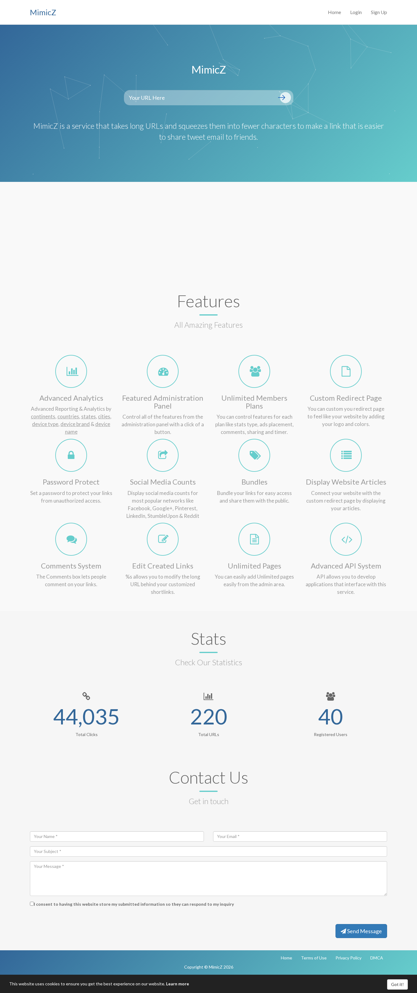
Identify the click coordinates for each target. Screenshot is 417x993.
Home (334, 12)
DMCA (376, 957)
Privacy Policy (348, 957)
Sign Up (379, 12)
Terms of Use (314, 957)
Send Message (364, 931)
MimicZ (43, 12)
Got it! (397, 984)
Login (356, 12)
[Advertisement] (208, 227)
